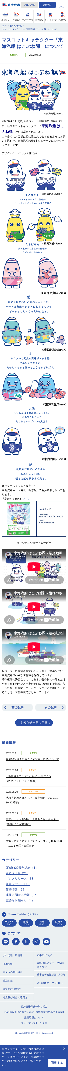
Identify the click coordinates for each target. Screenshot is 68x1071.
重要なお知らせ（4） (20, 900)
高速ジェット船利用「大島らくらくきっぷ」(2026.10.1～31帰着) (32, 822)
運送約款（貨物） (12, 989)
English (9, 922)
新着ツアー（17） (18, 884)
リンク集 (42, 1023)
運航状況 (47, 5)
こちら (25, 498)
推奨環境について (34, 1017)
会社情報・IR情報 (12, 955)
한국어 (59, 922)
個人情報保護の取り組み (34, 1006)
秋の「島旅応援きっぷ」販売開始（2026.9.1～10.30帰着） (33, 800)
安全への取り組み (12, 972)
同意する (57, 1062)
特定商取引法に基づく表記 (19, 1012)
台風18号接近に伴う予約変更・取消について (32, 759)
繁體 (26, 922)
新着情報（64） (16, 889)
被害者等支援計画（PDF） (51, 974)
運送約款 (8, 980)
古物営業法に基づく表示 (49, 1012)
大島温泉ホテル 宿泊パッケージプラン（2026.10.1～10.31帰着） (28, 778)
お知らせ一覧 (16, 26)
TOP (4, 26)
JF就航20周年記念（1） (22, 867)
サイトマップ (28, 1023)
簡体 (42, 922)
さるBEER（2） (17, 873)
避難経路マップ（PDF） (50, 983)
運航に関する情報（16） (22, 895)
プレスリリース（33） (21, 878)
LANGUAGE (29, 5)
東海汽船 (11, 5)
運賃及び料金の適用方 (15, 997)
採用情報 (8, 963)
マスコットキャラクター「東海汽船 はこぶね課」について (29, 29)
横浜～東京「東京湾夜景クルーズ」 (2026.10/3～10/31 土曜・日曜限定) (34, 843)
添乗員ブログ (44, 955)
